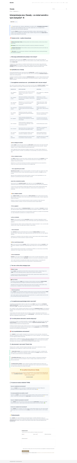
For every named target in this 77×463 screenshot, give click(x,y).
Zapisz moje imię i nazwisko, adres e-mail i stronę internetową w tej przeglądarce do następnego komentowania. (38, 448)
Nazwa (23, 434)
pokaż (16, 21)
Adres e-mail (35, 434)
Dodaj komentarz (25, 438)
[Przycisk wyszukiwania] (66, 9)
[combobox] (59, 9)
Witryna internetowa (48, 434)
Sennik (12, 2)
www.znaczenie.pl (19, 461)
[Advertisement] (59, 18)
